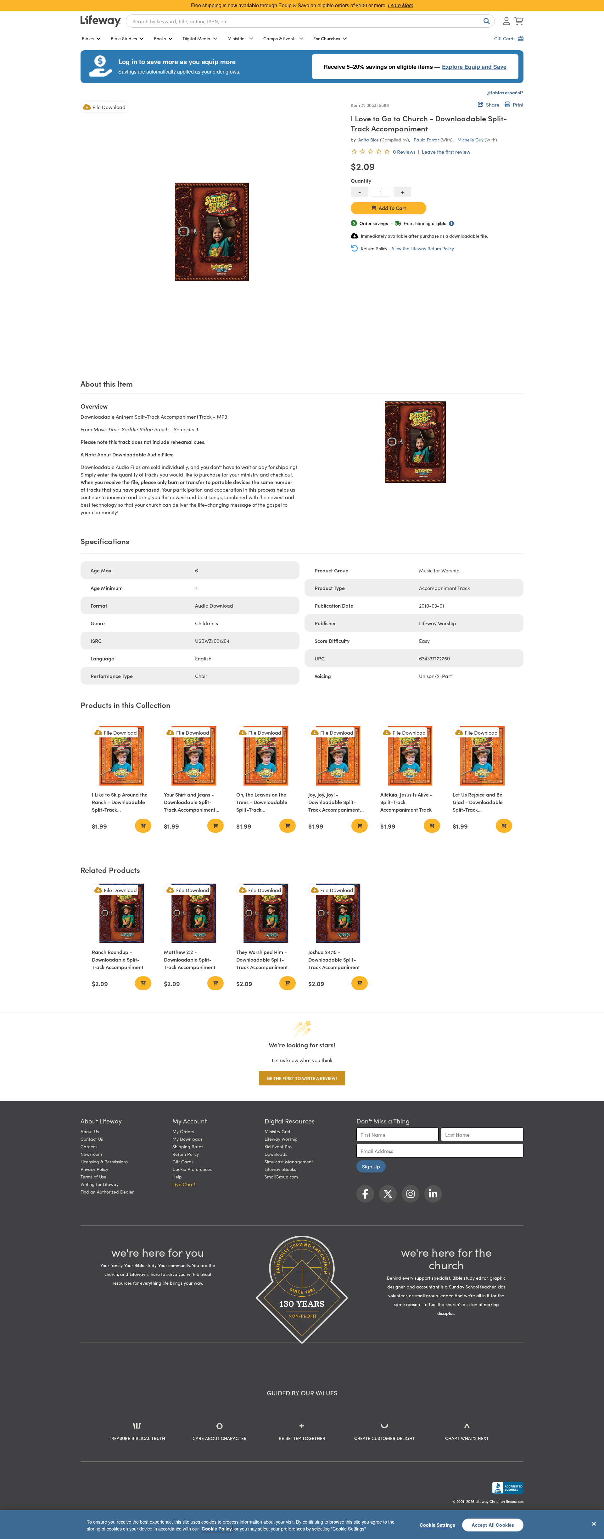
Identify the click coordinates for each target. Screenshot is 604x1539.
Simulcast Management (289, 1161)
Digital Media (196, 38)
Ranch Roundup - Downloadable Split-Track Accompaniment (117, 959)
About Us (90, 1131)
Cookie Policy (217, 1528)
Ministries (236, 38)
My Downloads (187, 1139)
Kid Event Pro (278, 1146)
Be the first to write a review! (302, 1078)
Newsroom (91, 1154)
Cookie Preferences (192, 1169)
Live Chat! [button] (183, 1184)
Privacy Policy (94, 1169)
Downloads (276, 1154)
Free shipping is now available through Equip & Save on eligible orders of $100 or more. (302, 5)
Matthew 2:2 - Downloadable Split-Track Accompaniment (189, 959)
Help (177, 1176)
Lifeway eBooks (280, 1169)
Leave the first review (446, 151)
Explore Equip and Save (474, 67)
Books (160, 38)
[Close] (594, 1524)
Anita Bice (368, 139)
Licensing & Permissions (104, 1161)
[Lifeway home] (101, 21)
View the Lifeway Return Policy (423, 248)
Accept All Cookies (493, 1524)
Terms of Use (93, 1176)
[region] (302, 1524)
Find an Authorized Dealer (107, 1192)
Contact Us (92, 1139)
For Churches (326, 38)
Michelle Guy (470, 139)
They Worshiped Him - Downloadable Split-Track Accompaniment (262, 959)
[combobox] (310, 21)
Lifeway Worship (281, 1139)
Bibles (88, 38)
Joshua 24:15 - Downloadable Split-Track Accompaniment (334, 959)
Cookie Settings (437, 1524)
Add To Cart (392, 207)
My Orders (183, 1131)
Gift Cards (182, 1161)
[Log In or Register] (506, 21)
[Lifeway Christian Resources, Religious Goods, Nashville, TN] (507, 1488)
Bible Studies (124, 38)
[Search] (485, 21)
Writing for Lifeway (100, 1184)
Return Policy (185, 1154)
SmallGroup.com (281, 1176)
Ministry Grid (277, 1131)
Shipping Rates (187, 1146)
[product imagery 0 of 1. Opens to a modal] (212, 232)
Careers (89, 1146)
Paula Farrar (426, 139)
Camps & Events (279, 38)
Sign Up (371, 1166)
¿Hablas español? (505, 92)
